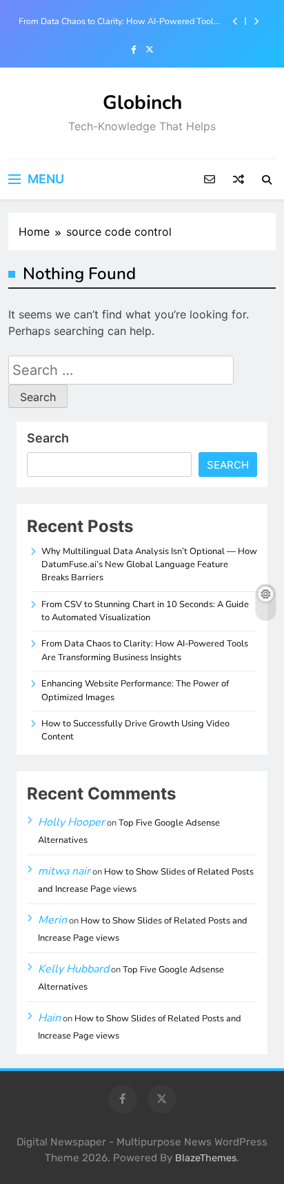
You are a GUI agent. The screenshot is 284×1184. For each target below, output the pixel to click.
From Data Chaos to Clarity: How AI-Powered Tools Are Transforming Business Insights (118, 21)
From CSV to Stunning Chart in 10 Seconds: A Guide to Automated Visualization (145, 611)
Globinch (142, 103)
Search (48, 438)
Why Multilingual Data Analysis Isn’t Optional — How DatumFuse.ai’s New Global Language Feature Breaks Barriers (149, 564)
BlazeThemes (205, 1158)
